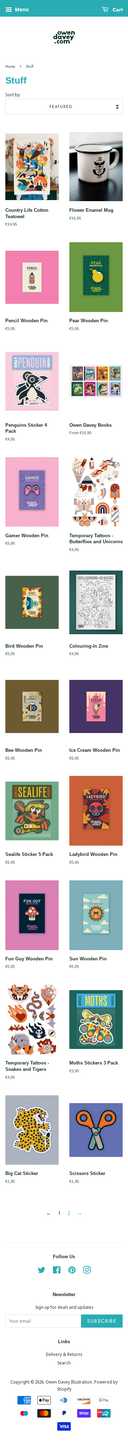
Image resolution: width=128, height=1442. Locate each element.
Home (10, 66)
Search (64, 1363)
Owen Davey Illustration (69, 1382)
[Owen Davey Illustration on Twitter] (42, 1271)
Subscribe (102, 1320)
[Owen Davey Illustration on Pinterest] (72, 1271)
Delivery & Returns (64, 1354)
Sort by (12, 95)
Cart (117, 9)
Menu (21, 9)
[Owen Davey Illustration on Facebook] (57, 1271)
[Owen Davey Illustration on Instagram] (87, 1271)
